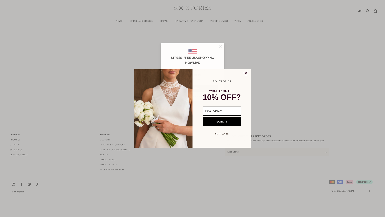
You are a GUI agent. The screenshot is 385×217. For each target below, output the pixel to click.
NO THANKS (222, 134)
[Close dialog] (246, 73)
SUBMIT (221, 121)
